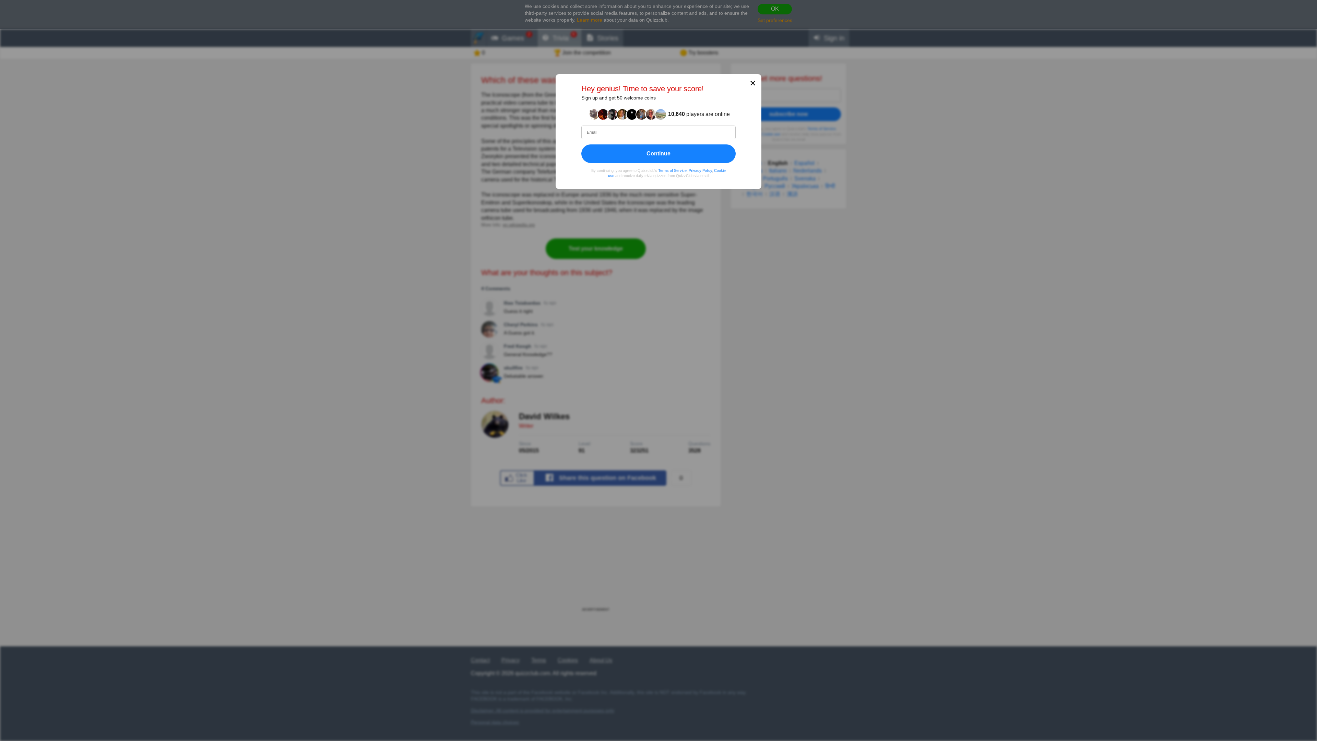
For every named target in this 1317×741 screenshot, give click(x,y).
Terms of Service (672, 170)
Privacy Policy (700, 170)
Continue (658, 153)
